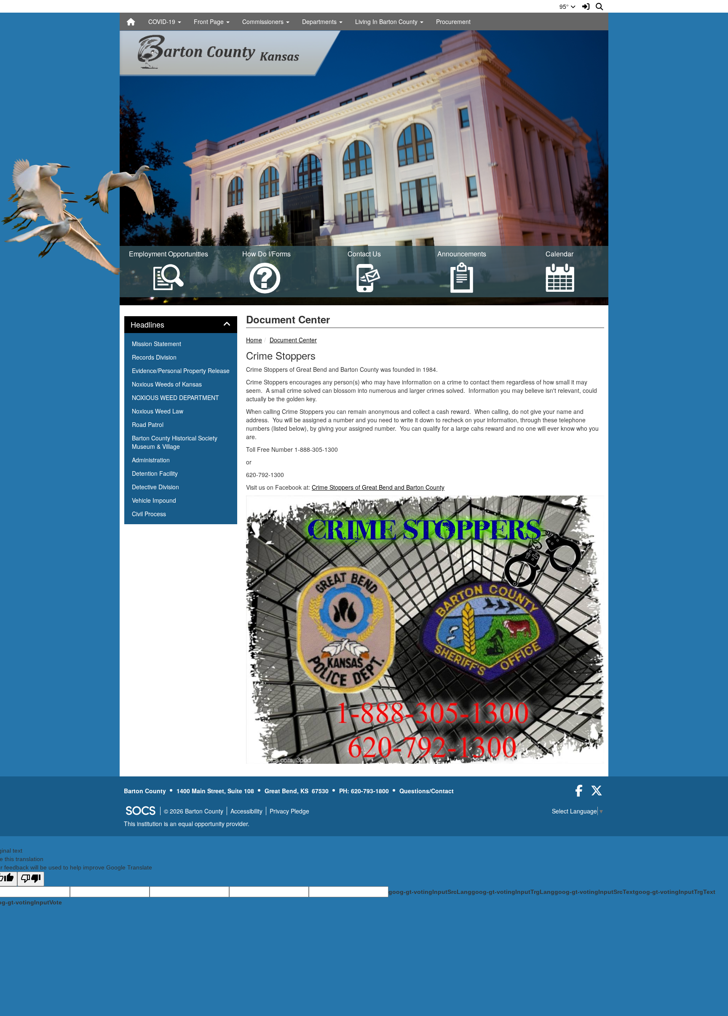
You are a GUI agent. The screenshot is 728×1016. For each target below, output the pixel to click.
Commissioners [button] (263, 21)
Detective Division (155, 487)
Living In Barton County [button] (387, 21)
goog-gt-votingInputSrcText (594, 891)
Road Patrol (147, 424)
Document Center (293, 340)
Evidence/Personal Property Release (181, 370)
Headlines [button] (157, 324)
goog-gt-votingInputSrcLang (429, 891)
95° (564, 6)
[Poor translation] (30, 879)
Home (254, 340)
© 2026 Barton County (193, 811)
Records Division (154, 357)
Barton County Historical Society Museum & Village (174, 442)
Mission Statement (156, 343)
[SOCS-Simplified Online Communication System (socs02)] (140, 811)
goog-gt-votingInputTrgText (675, 891)
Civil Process (149, 513)
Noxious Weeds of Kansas (167, 384)
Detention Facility (155, 473)
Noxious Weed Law (157, 411)
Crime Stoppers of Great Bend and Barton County (378, 487)
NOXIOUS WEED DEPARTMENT (175, 397)
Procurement (453, 21)
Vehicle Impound (154, 500)
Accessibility (246, 811)
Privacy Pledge (289, 811)
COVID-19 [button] (162, 21)
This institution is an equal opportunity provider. (186, 823)
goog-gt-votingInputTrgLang (512, 891)
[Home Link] (131, 21)
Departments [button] (320, 21)
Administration (151, 460)
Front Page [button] (209, 21)
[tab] (180, 324)
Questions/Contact (426, 791)
